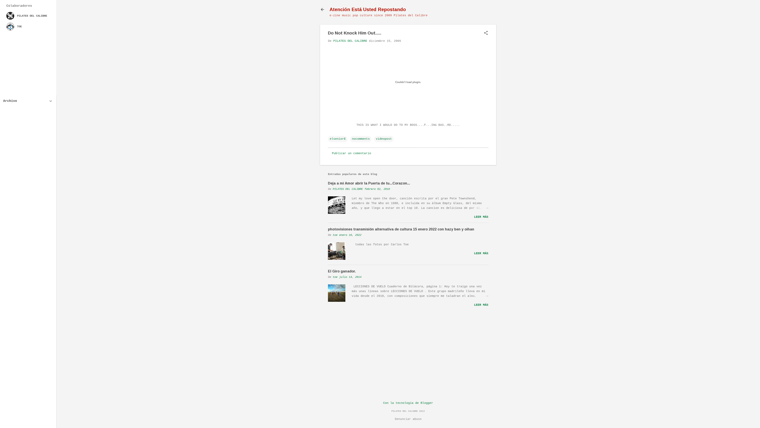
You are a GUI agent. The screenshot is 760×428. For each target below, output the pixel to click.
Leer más (481, 217)
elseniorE (338, 139)
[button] (486, 33)
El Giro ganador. (342, 271)
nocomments (361, 139)
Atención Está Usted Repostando (368, 9)
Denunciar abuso (408, 419)
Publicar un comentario (351, 153)
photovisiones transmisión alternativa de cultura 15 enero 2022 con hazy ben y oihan (401, 229)
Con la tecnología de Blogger (408, 403)
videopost (384, 139)
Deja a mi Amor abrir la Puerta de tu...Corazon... (369, 183)
